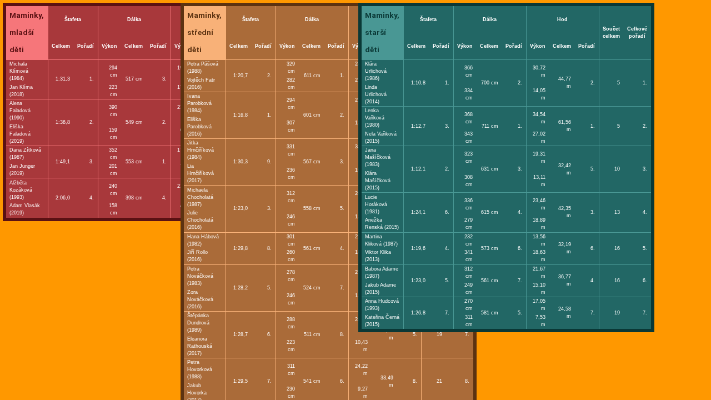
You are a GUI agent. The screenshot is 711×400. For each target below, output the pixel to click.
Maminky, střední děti (204, 32)
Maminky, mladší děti (26, 32)
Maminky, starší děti (382, 32)
